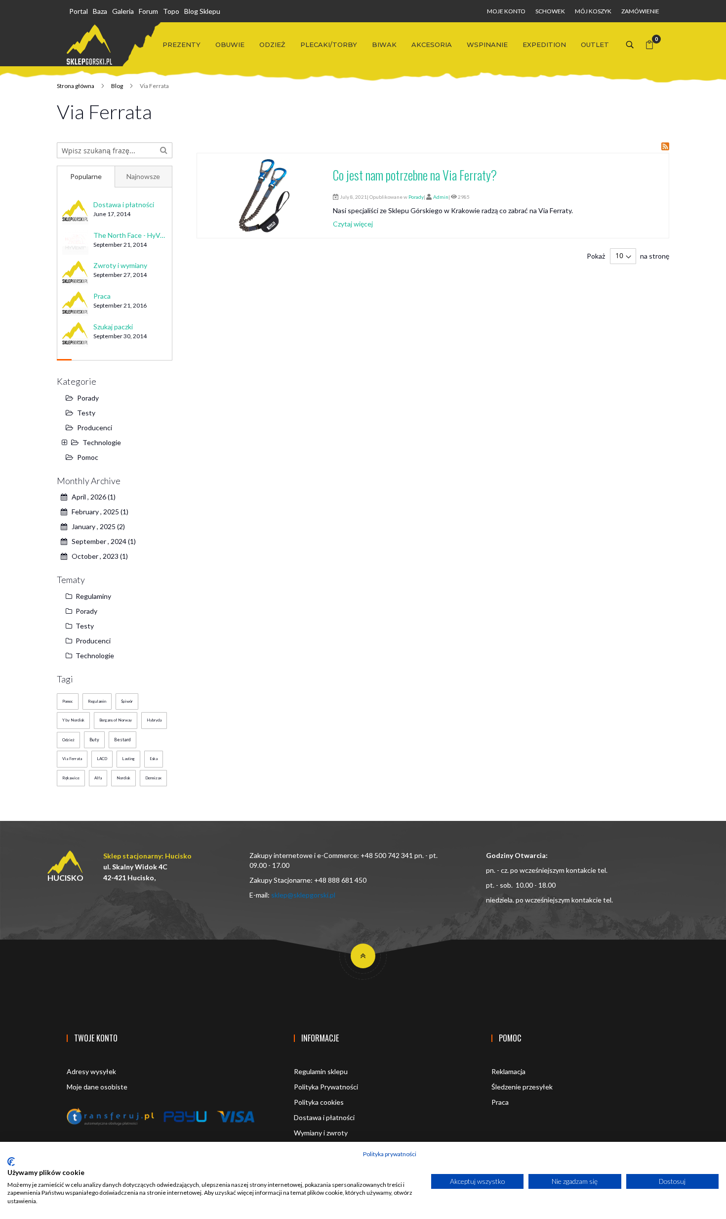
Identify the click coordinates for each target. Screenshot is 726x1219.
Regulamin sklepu (321, 1071)
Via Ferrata (72, 758)
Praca (500, 1102)
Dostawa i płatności (324, 1117)
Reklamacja (508, 1071)
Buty (94, 739)
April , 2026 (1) (91, 497)
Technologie (101, 442)
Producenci (94, 427)
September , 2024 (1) (101, 541)
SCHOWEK (550, 11)
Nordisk (123, 777)
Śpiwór (127, 701)
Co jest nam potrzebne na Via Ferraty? (415, 174)
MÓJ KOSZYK (593, 11)
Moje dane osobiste (97, 1087)
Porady (416, 197)
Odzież (68, 739)
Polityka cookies (319, 1102)
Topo (171, 11)
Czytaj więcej (353, 224)
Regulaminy (92, 596)
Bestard (122, 739)
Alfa (98, 777)
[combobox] (114, 150)
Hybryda (154, 720)
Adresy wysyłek (91, 1071)
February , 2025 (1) (97, 511)
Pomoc (87, 457)
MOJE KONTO (506, 11)
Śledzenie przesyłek (522, 1087)
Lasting (128, 758)
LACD (102, 758)
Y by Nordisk (73, 720)
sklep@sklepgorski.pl (303, 895)
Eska (154, 758)
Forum (148, 11)
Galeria (123, 11)
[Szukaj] (163, 149)
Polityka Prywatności (326, 1087)
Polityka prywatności (389, 1154)
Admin (440, 197)
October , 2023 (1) (97, 556)
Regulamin (97, 701)
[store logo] (89, 44)
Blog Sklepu (202, 11)
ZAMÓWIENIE (640, 11)
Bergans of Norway (115, 720)
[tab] (86, 176)
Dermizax (153, 777)
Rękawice (71, 777)
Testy (86, 412)
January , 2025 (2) (96, 526)
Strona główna (76, 86)
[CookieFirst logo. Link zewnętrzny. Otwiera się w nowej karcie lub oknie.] (11, 1161)
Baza (100, 11)
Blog (117, 86)
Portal (78, 11)
